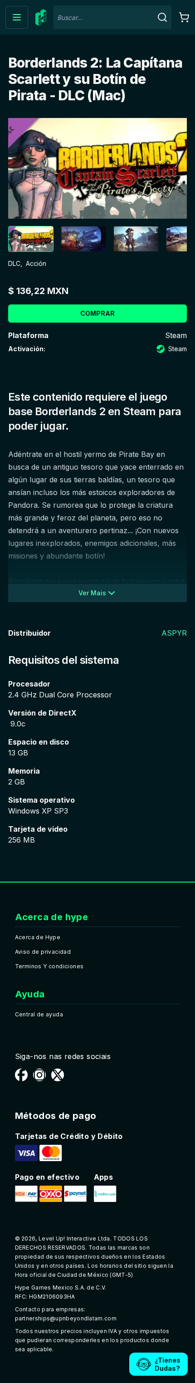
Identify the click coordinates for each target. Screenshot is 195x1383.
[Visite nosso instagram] (39, 1075)
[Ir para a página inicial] (40, 17)
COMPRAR (97, 313)
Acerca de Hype (38, 937)
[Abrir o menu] (16, 17)
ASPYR (174, 633)
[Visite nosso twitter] (57, 1075)
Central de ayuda (39, 1014)
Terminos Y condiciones (49, 966)
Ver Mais (92, 593)
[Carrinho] (184, 17)
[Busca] (162, 17)
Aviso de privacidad (43, 951)
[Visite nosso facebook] (21, 1075)
